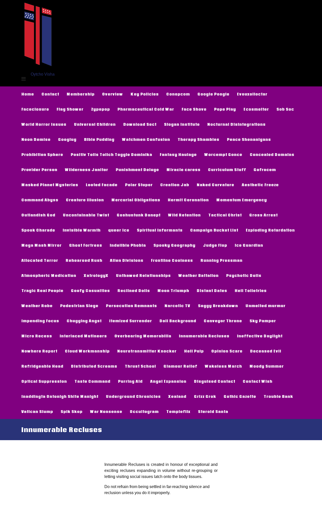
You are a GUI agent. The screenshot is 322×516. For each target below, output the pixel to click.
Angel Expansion (168, 381)
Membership (81, 94)
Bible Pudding (99, 139)
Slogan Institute (182, 124)
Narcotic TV (177, 305)
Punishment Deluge (137, 169)
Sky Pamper (263, 321)
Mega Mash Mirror (41, 245)
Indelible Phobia (128, 245)
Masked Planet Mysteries (49, 184)
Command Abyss (39, 200)
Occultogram (144, 411)
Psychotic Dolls (243, 275)
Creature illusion (85, 200)
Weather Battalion (198, 275)
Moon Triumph (173, 290)
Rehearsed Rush (84, 260)
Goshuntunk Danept (138, 215)
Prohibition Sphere (42, 154)
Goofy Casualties (90, 290)
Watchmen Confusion (146, 139)
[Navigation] (23, 78)
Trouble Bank (278, 396)
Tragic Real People (42, 290)
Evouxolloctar (252, 94)
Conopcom (178, 94)
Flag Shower (70, 109)
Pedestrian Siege (79, 305)
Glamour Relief (180, 366)
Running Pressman (221, 260)
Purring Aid (130, 381)
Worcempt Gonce (223, 154)
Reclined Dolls (133, 290)
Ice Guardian (249, 245)
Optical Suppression (44, 381)
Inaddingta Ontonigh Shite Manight (59, 396)
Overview (112, 94)
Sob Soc (285, 109)
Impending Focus (40, 321)
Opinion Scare (227, 351)
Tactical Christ (225, 215)
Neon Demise (36, 139)
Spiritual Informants (160, 230)
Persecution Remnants (131, 305)
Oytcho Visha (43, 74)
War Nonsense (106, 411)
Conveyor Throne (223, 321)
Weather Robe (37, 305)
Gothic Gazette (240, 396)
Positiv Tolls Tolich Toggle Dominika (111, 154)
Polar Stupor (139, 184)
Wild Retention (184, 215)
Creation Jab (174, 184)
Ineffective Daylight (260, 336)
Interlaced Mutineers (83, 336)
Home (27, 94)
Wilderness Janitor (86, 169)
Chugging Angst (84, 321)
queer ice (118, 230)
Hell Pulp (194, 351)
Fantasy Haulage (178, 154)
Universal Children (95, 124)
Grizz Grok (205, 396)
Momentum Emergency (241, 200)
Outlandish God (38, 215)
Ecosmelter (256, 109)
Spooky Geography (174, 245)
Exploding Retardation (270, 230)
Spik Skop (72, 411)
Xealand (177, 396)
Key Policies (145, 94)
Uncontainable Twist (86, 215)
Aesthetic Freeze (260, 184)
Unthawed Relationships (143, 275)
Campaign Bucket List (214, 230)
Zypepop (100, 109)
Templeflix (178, 411)
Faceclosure (35, 109)
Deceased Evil (265, 351)
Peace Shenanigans (249, 139)
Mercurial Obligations (135, 200)
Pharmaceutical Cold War (145, 109)
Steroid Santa (213, 411)
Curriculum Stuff (227, 169)
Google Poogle (213, 94)
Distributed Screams (94, 366)
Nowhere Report (39, 351)
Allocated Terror (39, 260)
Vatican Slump (37, 411)
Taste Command (92, 381)
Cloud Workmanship (87, 351)
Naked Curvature (215, 184)
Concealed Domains (272, 154)
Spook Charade (38, 230)
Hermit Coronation (188, 200)
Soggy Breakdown (218, 305)
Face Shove (194, 109)
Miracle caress (183, 169)
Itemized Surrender (130, 321)
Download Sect (139, 124)
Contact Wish (257, 381)
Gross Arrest (263, 215)
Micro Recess (36, 336)
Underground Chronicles (133, 396)
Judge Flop (215, 245)
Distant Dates (212, 290)
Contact (50, 94)
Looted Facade (101, 184)
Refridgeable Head (42, 366)
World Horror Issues (43, 124)
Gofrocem (265, 169)
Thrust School (140, 366)
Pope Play (225, 109)
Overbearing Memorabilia (142, 336)
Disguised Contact (214, 381)
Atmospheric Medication (48, 275)
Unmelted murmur (266, 305)
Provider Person (39, 169)
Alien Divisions (126, 260)
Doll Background (177, 321)
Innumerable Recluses (204, 336)
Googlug (67, 139)
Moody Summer (267, 366)
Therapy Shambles (198, 139)
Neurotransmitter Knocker (147, 351)
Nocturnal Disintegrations (236, 124)
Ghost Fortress (85, 245)
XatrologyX (96, 275)
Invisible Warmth (82, 230)
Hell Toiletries (251, 290)
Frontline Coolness (172, 260)
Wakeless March (223, 366)
